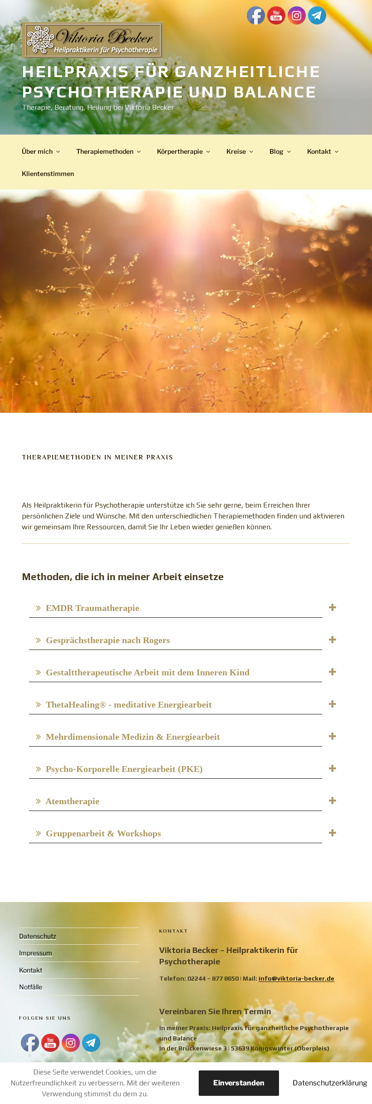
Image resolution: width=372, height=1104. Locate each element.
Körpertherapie (180, 151)
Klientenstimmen (48, 173)
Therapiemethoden (104, 151)
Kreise (236, 151)
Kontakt (319, 151)
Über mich (37, 151)
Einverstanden (238, 1083)
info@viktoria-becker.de (296, 978)
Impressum (35, 953)
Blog (276, 151)
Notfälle (30, 987)
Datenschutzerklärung (330, 1083)
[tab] (186, 607)
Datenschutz (37, 936)
